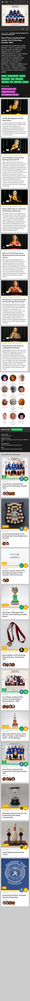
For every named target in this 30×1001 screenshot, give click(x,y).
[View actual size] (23, 29)
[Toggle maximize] (27, 29)
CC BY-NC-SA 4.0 (18, 445)
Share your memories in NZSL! (9, 88)
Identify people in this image (8, 91)
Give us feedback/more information (10, 94)
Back (11, 2)
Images (6, 33)
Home (2, 33)
